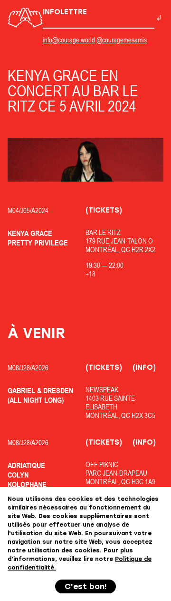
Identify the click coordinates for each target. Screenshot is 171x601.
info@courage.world (69, 40)
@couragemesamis (121, 40)
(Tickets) (104, 210)
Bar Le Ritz (103, 232)
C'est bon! (86, 586)
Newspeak (102, 390)
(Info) (144, 367)
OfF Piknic (102, 464)
